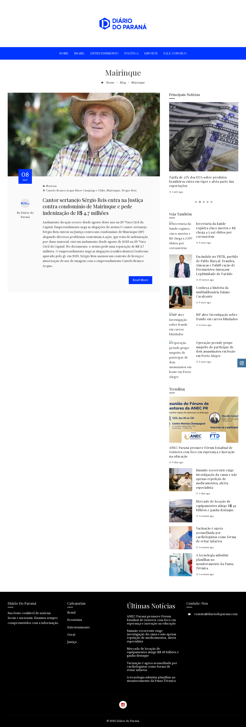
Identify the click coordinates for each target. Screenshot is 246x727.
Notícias (51, 186)
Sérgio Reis (129, 190)
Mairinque (113, 190)
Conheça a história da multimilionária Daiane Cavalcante (213, 292)
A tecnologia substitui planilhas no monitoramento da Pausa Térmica (214, 561)
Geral (71, 634)
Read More (140, 280)
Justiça (71, 642)
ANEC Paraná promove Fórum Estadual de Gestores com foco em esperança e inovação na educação (202, 452)
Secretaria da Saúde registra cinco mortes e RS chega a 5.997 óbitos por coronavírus (216, 230)
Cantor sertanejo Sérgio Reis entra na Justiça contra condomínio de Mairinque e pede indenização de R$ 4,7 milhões (93, 206)
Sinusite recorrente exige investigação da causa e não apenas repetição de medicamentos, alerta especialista (216, 478)
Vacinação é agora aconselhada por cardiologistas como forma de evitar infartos (216, 534)
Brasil (71, 612)
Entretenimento (78, 627)
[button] (196, 202)
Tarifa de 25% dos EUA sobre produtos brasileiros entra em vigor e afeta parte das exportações (201, 181)
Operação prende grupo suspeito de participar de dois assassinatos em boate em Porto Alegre (215, 349)
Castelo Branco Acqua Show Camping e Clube (75, 190)
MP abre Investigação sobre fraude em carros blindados (217, 317)
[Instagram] (123, 705)
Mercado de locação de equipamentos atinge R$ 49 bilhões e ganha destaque (216, 505)
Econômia (74, 620)
